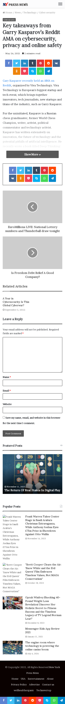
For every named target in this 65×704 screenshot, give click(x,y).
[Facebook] (8, 63)
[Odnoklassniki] (16, 71)
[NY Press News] (15, 4)
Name (7, 377)
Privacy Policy (19, 684)
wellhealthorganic (24, 690)
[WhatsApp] (40, 71)
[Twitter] (16, 63)
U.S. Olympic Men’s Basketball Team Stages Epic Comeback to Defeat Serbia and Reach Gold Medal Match (36, 486)
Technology (29, 12)
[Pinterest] (40, 63)
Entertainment (36, 678)
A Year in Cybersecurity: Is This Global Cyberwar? (16, 302)
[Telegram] (48, 71)
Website (7, 404)
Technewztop (43, 690)
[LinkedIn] (24, 63)
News (18, 12)
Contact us (48, 684)
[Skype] (32, 71)
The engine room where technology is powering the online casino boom (42, 646)
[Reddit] (48, 63)
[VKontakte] (56, 63)
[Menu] (60, 4)
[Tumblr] (32, 63)
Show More (31, 154)
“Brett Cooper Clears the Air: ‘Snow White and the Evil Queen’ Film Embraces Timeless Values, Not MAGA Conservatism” (43, 571)
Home (8, 12)
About (50, 678)
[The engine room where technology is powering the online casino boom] (13, 647)
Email (7, 390)
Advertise (34, 684)
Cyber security (47, 12)
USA (23, 678)
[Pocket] (24, 71)
